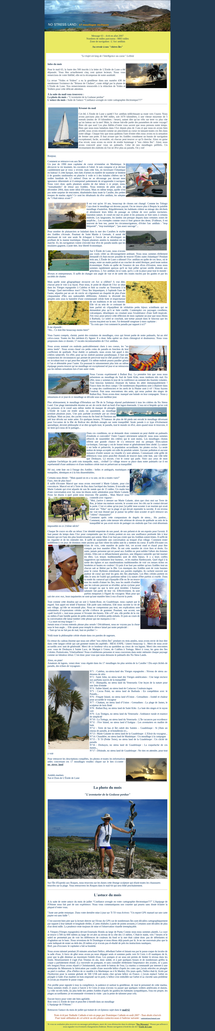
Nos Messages (142, 1024)
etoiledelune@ (146, 1018)
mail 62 (126, 1010)
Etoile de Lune (145, 1026)
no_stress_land (55, 764)
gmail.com (156, 1018)
